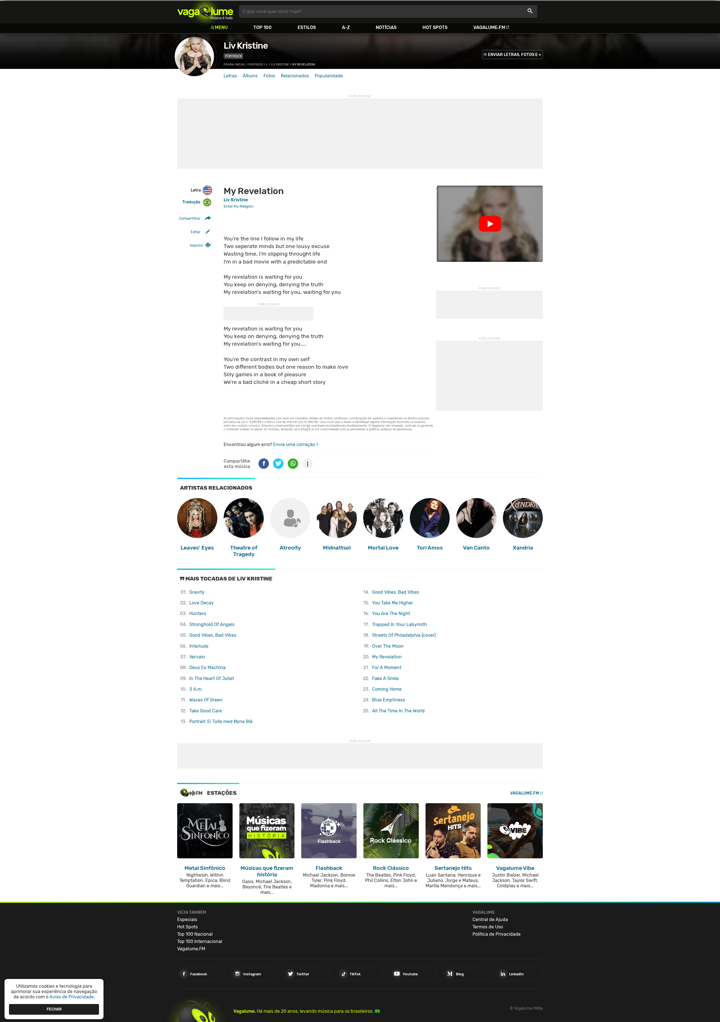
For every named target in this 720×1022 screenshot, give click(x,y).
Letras (230, 75)
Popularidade (329, 75)
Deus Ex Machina (207, 667)
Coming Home (387, 689)
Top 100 (262, 27)
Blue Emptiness (388, 700)
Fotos (269, 75)
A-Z (346, 27)
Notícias (386, 27)
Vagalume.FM (489, 27)
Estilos (307, 27)
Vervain (197, 656)
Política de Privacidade (496, 934)
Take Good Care (205, 710)
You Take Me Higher (392, 602)
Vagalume (205, 11)
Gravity (196, 592)
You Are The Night (391, 613)
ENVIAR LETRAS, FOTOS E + (514, 54)
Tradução (191, 202)
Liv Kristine (246, 45)
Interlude (198, 646)
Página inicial (234, 64)
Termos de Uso (487, 926)
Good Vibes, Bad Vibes (212, 635)
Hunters (197, 613)
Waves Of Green (205, 700)
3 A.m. (195, 689)
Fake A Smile (385, 678)
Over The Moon (388, 646)
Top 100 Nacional (195, 934)
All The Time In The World (398, 710)
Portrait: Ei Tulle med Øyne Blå (221, 721)
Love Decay (201, 602)
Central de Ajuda (490, 919)
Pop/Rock (233, 56)
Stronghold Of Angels (212, 624)
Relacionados (295, 75)
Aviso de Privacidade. (72, 997)
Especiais (187, 919)
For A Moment (386, 667)
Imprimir (196, 245)
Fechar (54, 1009)
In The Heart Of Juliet (211, 678)
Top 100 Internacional (199, 941)
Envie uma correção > (295, 444)
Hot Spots (434, 27)
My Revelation (387, 656)
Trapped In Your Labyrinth (399, 624)
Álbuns (250, 75)
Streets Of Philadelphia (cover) (404, 635)
